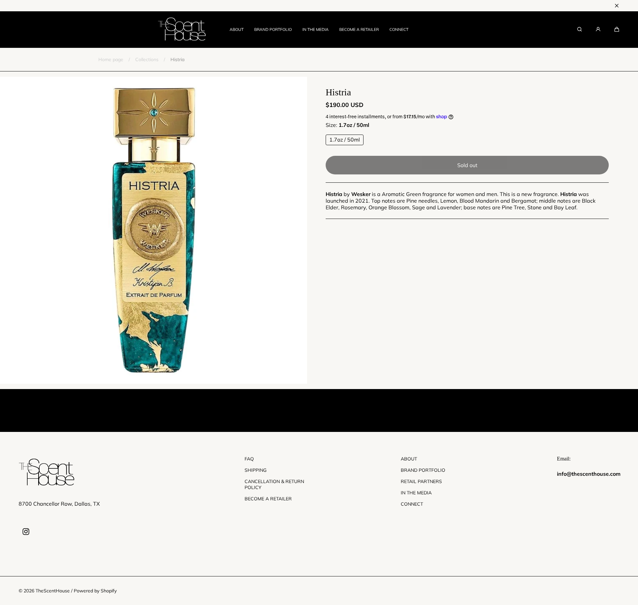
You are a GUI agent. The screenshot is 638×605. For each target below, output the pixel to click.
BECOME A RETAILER (359, 29)
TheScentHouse (53, 591)
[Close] (616, 5)
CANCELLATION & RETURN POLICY (274, 484)
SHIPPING (255, 470)
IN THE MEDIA (315, 29)
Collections (147, 59)
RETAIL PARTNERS (421, 481)
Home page (110, 59)
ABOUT (237, 29)
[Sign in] (598, 29)
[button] (616, 29)
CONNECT (398, 29)
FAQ (249, 459)
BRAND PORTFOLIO (273, 29)
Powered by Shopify (95, 591)
